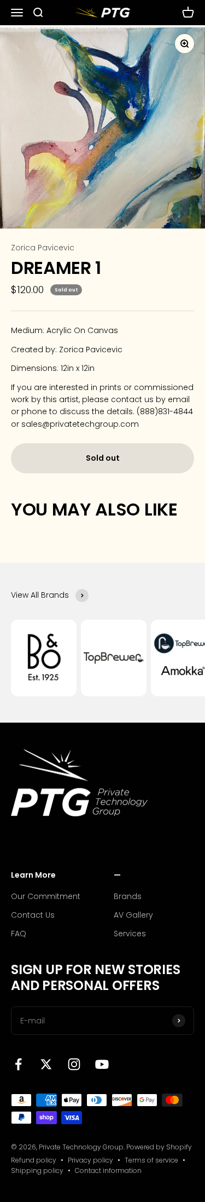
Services (130, 933)
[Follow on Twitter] (46, 1064)
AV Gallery (133, 914)
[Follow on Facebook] (18, 1064)
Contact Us (33, 914)
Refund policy (33, 1160)
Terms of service (151, 1160)
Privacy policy (90, 1160)
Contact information (108, 1170)
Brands (128, 896)
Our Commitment (45, 896)
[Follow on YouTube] (102, 1064)
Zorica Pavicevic (42, 247)
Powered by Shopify (159, 1147)
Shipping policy (37, 1170)
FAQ (18, 933)
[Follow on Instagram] (74, 1064)
